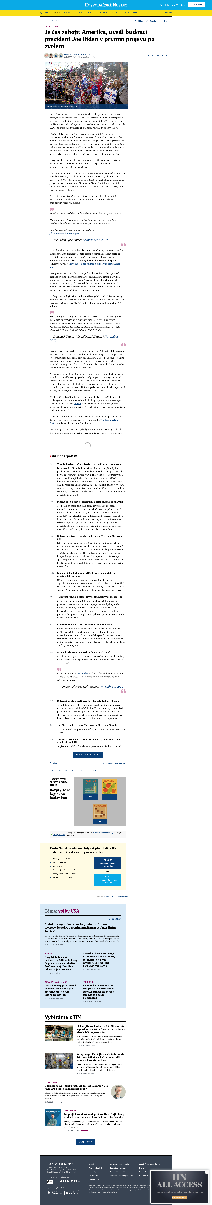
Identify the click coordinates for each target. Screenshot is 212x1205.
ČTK (76, 106)
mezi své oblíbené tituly (103, 833)
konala (77, 403)
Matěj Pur (78, 54)
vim (88, 54)
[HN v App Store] (71, 1192)
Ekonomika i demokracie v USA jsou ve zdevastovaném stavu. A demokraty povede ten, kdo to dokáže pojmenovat (98, 992)
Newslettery (143, 1172)
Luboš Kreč (68, 54)
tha (84, 54)
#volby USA (56, 771)
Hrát (90, 797)
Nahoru (55, 763)
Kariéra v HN (93, 1176)
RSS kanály (143, 1176)
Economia (92, 1172)
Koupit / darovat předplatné (149, 1164)
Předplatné (196, 5)
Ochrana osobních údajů (119, 1164)
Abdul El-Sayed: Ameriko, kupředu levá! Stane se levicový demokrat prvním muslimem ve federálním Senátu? (80, 928)
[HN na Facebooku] (64, 1181)
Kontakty (92, 1164)
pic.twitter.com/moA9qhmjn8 (64, 233)
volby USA (68, 911)
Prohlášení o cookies (118, 1168)
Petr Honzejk (51, 1082)
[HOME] (41, 13)
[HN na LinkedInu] (72, 1181)
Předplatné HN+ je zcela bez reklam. (116, 897)
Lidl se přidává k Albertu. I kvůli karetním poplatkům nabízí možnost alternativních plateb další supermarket (100, 1029)
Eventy (142, 1168)
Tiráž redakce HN (95, 1168)
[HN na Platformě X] (61, 1181)
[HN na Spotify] (75, 1181)
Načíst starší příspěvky (87, 755)
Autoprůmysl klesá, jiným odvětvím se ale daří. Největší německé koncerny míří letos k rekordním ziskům (100, 1057)
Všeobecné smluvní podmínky (121, 1176)
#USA (95, 771)
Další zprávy (85, 1142)
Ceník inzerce (94, 1179)
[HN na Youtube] (79, 1181)
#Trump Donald (71, 771)
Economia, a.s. (62, 1167)
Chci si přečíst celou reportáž (114, 763)
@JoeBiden (82, 673)
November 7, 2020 (95, 239)
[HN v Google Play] (55, 1192)
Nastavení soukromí (117, 1172)
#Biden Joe (85, 771)
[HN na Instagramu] (68, 1181)
